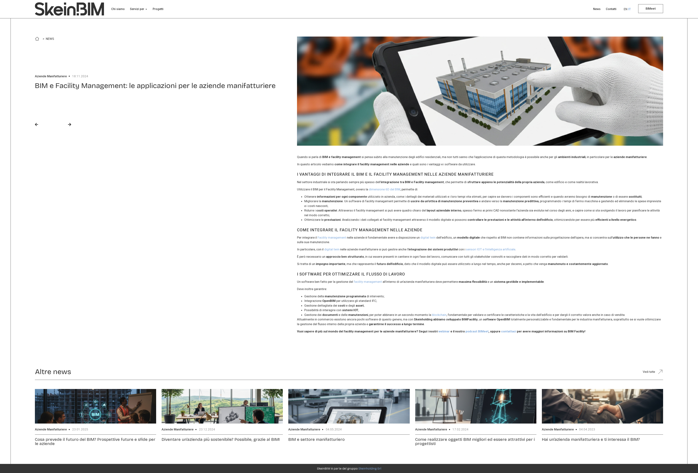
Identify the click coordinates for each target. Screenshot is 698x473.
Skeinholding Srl (369, 468)
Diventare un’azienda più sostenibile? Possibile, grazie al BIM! (221, 439)
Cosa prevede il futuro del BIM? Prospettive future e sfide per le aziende (95, 441)
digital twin (428, 237)
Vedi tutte (649, 372)
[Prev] (44, 124)
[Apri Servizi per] (146, 9)
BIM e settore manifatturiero (316, 439)
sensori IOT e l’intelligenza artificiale (490, 249)
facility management (368, 282)
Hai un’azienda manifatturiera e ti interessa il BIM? (591, 439)
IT (629, 9)
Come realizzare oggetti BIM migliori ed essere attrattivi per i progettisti (475, 441)
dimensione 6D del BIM (384, 189)
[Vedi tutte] (660, 372)
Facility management (332, 237)
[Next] (62, 124)
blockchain (439, 315)
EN (625, 9)
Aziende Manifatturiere (51, 76)
